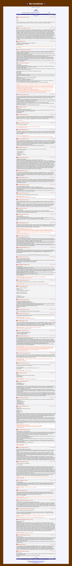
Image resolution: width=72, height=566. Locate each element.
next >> (54, 15)
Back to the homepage (36, 7)
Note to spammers (41, 561)
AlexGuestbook (34, 561)
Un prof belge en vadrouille (39, 562)
